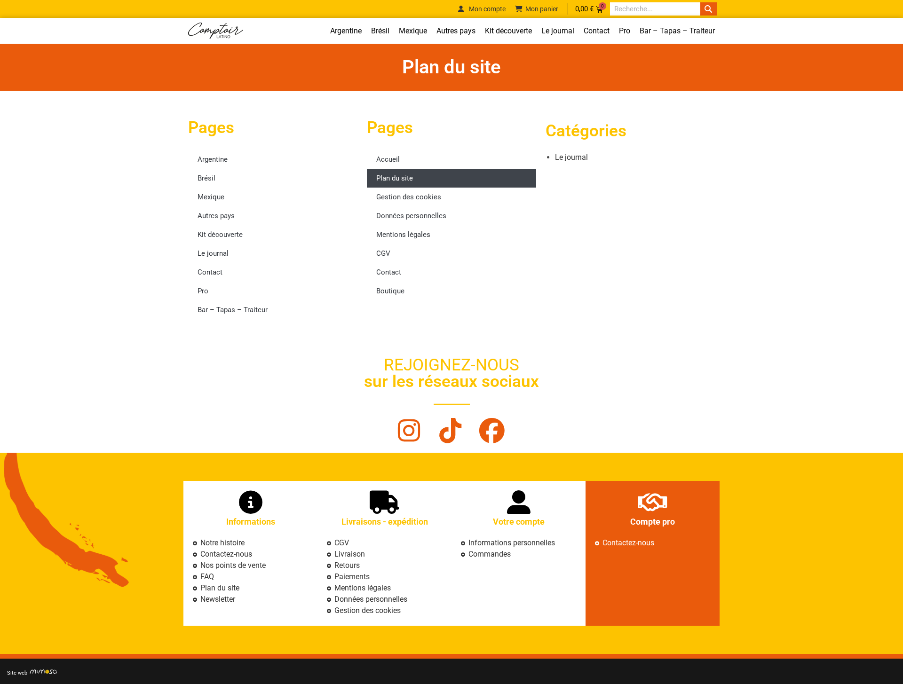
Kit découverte (508, 30)
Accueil (388, 159)
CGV (383, 253)
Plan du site (394, 178)
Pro (624, 30)
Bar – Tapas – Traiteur (677, 30)
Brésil (380, 30)
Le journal (557, 30)
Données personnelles (411, 216)
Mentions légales (403, 234)
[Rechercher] (708, 9)
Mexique (413, 30)
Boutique (390, 291)
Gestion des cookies (408, 197)
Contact (597, 30)
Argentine (346, 30)
